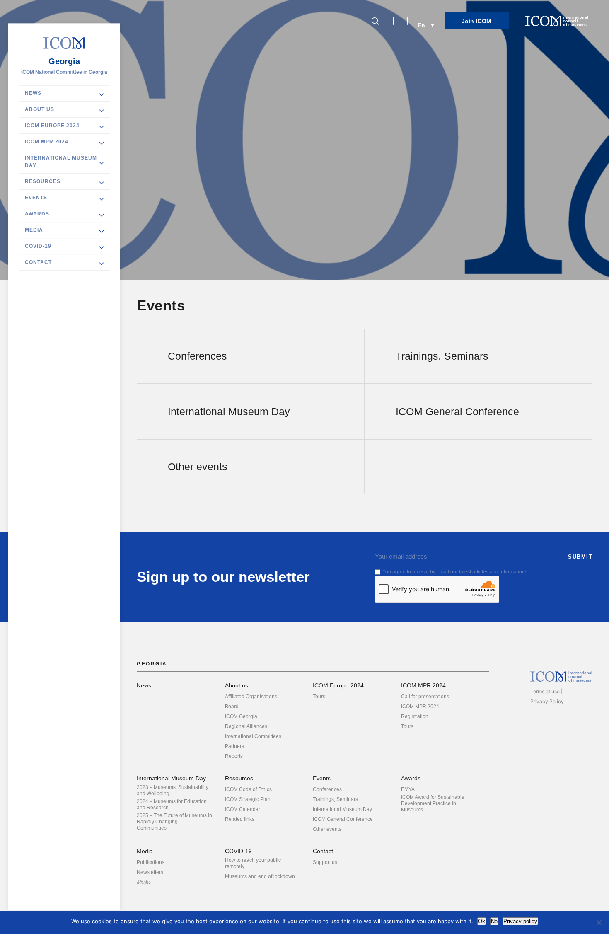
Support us (325, 862)
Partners (234, 746)
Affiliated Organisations (251, 696)
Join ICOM (477, 21)
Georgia (64, 61)
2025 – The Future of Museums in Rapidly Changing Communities (174, 822)
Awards (37, 214)
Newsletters (150, 872)
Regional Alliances (246, 726)
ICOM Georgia (241, 716)
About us (39, 109)
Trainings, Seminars (335, 799)
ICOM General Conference (343, 819)
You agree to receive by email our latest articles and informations (454, 571)
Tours (319, 696)
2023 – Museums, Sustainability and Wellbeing (172, 790)
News (33, 93)
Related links (239, 819)
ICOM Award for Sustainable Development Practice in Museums (432, 803)
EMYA (408, 789)
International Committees (253, 736)
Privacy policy (520, 921)
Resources (42, 181)
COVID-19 (38, 246)
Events (36, 198)
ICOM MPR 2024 (46, 142)
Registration (414, 716)
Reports (234, 756)
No (494, 921)
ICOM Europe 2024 (52, 125)
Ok (481, 921)
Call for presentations (425, 696)
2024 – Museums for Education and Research (172, 804)
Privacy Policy (547, 701)
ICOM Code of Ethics (248, 789)
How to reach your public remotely (253, 863)
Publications (150, 862)
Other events (327, 829)
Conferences (327, 789)
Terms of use (545, 691)
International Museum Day (61, 161)
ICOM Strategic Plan (248, 799)
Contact (38, 262)
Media (34, 230)
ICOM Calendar (242, 809)
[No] (598, 922)
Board (232, 706)
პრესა (144, 882)
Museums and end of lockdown (260, 876)
